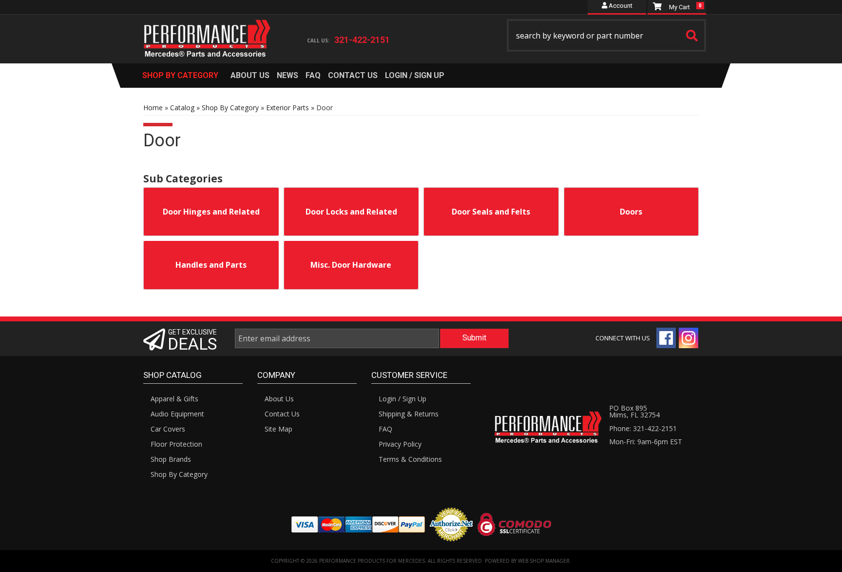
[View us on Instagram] (688, 338)
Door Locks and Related (351, 211)
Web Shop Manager (544, 560)
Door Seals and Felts (491, 211)
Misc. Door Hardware (350, 264)
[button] (606, 35)
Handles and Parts (211, 264)
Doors (631, 211)
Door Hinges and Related (211, 211)
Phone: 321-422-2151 (643, 428)
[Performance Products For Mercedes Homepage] (207, 30)
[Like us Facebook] (666, 338)
